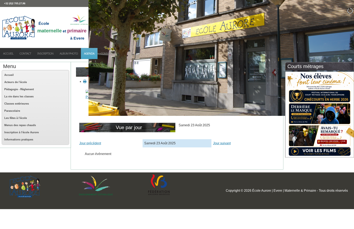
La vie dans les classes (19, 96)
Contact (25, 53)
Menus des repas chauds (20, 125)
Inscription (45, 53)
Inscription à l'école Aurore (21, 132)
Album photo (69, 53)
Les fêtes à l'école (15, 118)
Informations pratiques (18, 139)
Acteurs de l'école (15, 82)
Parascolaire (12, 110)
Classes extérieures (16, 103)
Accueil (8, 53)
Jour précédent (90, 143)
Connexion (108, 53)
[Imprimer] (84, 81)
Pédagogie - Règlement (19, 89)
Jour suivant (222, 143)
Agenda (89, 53)
